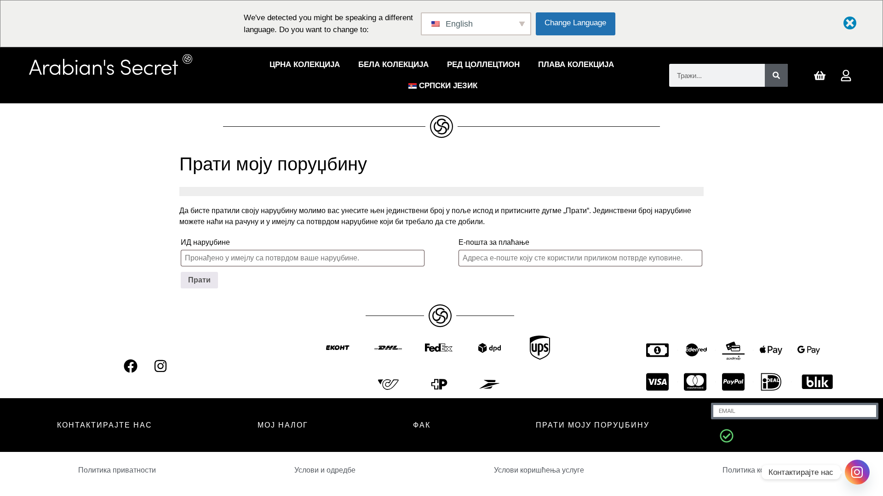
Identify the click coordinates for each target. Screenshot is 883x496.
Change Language (575, 22)
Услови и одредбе (324, 470)
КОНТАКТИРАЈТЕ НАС (104, 425)
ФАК (421, 425)
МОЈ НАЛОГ (283, 425)
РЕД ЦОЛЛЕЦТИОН (483, 64)
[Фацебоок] (130, 366)
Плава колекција (576, 64)
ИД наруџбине (205, 242)
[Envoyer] (727, 435)
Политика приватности (117, 470)
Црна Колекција (304, 64)
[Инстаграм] (160, 366)
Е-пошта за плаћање (494, 242)
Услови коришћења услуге (539, 470)
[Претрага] (776, 75)
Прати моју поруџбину (592, 425)
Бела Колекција (393, 64)
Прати (199, 280)
